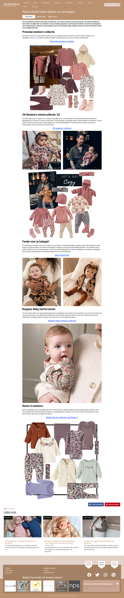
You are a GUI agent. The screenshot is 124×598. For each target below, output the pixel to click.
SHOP (25, 6)
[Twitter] (97, 575)
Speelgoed (57, 3)
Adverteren (9, 570)
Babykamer (69, 3)
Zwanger (26, 3)
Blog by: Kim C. (53, 16)
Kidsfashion (45, 3)
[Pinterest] (114, 575)
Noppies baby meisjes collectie (62, 321)
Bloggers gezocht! (50, 568)
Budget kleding (87, 517)
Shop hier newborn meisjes (62, 41)
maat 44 (35, 38)
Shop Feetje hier (62, 255)
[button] (96, 504)
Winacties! (35, 6)
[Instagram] (105, 575)
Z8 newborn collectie (62, 128)
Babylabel (8, 573)
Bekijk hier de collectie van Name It (62, 417)
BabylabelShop (49, 573)
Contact (7, 568)
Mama (90, 3)
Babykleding (28, 16)
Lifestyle (80, 3)
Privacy (46, 570)
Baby (35, 3)
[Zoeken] (118, 4)
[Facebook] (89, 575)
